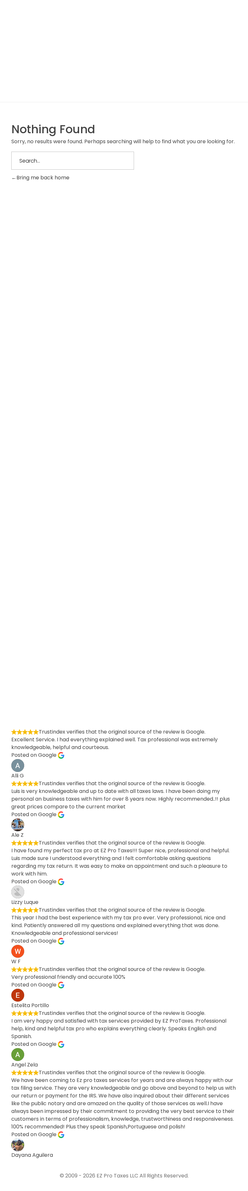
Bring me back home (42, 177)
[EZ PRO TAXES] (70, 29)
